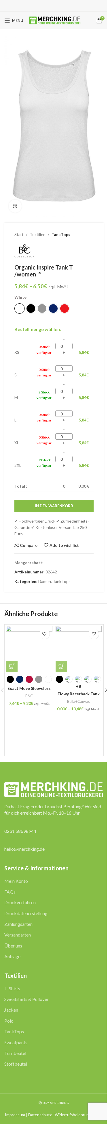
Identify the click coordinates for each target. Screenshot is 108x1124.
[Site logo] (55, 20)
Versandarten (17, 934)
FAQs (10, 891)
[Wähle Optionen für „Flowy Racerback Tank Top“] (61, 666)
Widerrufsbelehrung (73, 1114)
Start (19, 234)
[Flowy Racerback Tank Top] (79, 649)
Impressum (15, 1114)
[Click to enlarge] (15, 206)
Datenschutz (40, 1114)
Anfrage (12, 956)
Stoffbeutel (15, 1064)
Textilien (38, 234)
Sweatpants (15, 1042)
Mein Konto (16, 881)
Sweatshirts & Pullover (26, 999)
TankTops (61, 234)
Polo (9, 1020)
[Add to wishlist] (44, 634)
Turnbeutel (15, 1053)
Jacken (11, 1009)
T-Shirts (12, 988)
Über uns (13, 945)
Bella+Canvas (78, 701)
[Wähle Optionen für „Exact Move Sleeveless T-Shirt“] (12, 666)
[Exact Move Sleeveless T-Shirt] (29, 649)
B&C (29, 696)
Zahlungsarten (18, 924)
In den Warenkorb (54, 506)
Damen (44, 581)
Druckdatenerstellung (26, 913)
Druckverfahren (20, 902)
